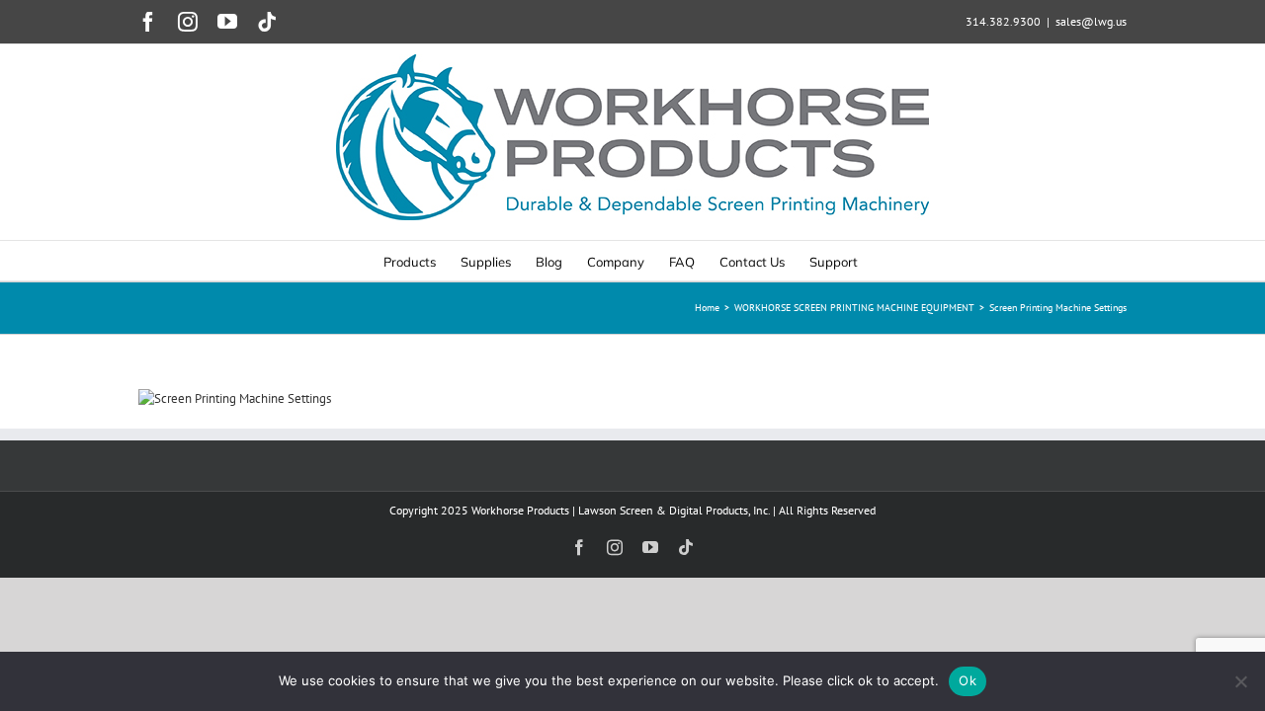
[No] (1240, 681)
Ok (967, 680)
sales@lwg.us (1091, 21)
